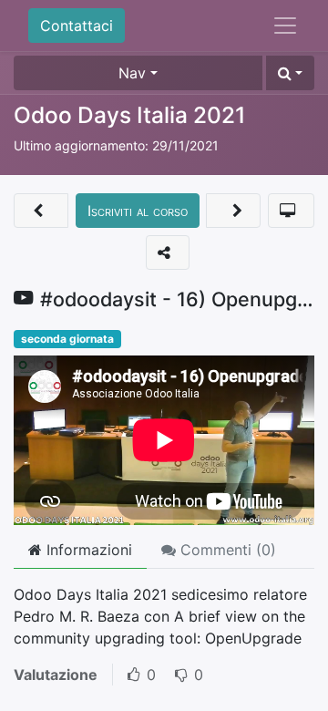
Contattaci (76, 25)
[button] (290, 73)
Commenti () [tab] (226, 550)
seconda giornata (67, 338)
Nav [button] (132, 73)
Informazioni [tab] (87, 550)
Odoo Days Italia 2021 (130, 115)
